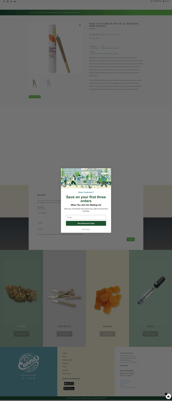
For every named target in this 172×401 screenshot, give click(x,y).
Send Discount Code (86, 223)
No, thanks (86, 229)
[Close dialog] (109, 170)
